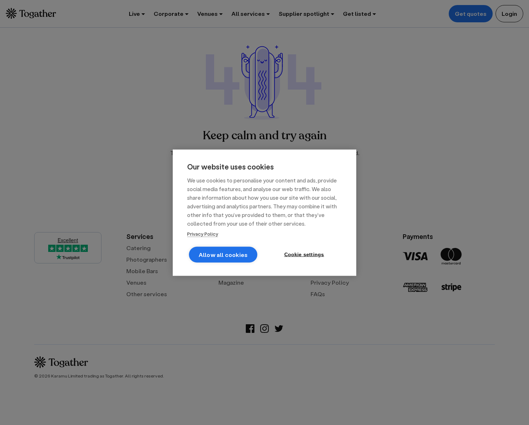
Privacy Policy (202, 233)
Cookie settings (304, 254)
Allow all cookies (223, 254)
